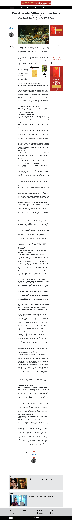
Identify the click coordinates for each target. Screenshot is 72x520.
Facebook (60, 7)
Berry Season (53, 41)
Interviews (27, 7)
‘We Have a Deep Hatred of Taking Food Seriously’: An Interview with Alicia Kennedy (56, 45)
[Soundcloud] (37, 513)
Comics (36, 7)
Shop (44, 7)
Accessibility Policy (13, 513)
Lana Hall (55, 63)
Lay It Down (55, 52)
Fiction (22, 7)
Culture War (30, 478)
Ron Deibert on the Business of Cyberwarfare (40, 496)
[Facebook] (9, 28)
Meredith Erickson (36, 15)
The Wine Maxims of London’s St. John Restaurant (33, 469)
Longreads (18, 7)
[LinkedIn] (12, 28)
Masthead (24, 510)
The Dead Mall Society (57, 62)
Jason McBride (52, 47)
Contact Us (12, 512)
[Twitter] (11, 28)
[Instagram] (37, 512)
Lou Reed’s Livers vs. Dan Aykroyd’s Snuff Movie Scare (43, 480)
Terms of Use (25, 513)
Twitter (61, 7)
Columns (32, 7)
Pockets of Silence (56, 55)
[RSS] (50, 513)
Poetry (41, 7)
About (11, 510)
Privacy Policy (25, 512)
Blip (28, 495)
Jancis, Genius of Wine (11, 47)
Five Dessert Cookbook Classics (12, 48)
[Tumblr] (50, 512)
